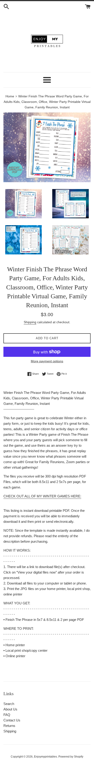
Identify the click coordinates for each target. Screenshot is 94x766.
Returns (9, 726)
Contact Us (11, 720)
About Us (10, 709)
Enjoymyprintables (45, 756)
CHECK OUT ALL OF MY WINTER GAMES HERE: (42, 496)
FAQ (6, 715)
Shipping (30, 322)
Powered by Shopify (70, 756)
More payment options (47, 361)
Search (8, 704)
